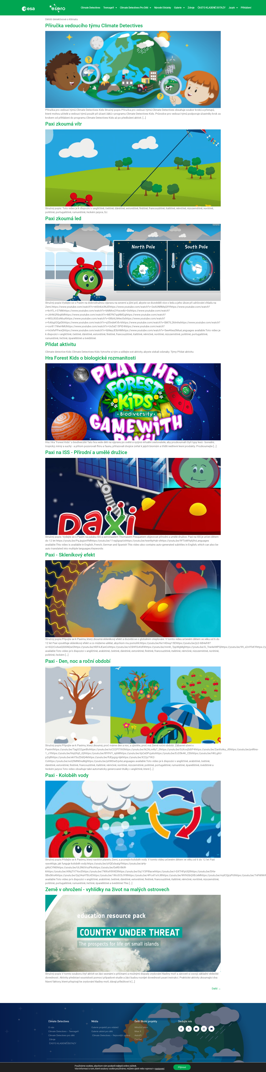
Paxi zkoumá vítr (63, 124)
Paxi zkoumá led (63, 218)
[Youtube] (196, 1029)
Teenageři (108, 7)
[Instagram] (204, 1029)
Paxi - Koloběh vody (67, 775)
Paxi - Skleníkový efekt (70, 555)
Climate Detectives (90, 7)
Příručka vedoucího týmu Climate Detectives (94, 26)
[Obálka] (211, 1029)
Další (216, 988)
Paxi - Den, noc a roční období (77, 661)
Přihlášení (246, 7)
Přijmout (182, 1067)
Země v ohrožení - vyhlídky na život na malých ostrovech (107, 889)
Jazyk (232, 7)
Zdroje (191, 7)
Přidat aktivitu (60, 344)
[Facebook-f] (181, 1029)
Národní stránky (162, 7)
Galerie (178, 7)
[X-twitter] (189, 1029)
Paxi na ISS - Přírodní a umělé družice (86, 452)
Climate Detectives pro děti (134, 7)
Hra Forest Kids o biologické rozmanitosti (90, 358)
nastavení (159, 1068)
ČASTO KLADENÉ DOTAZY (212, 7)
